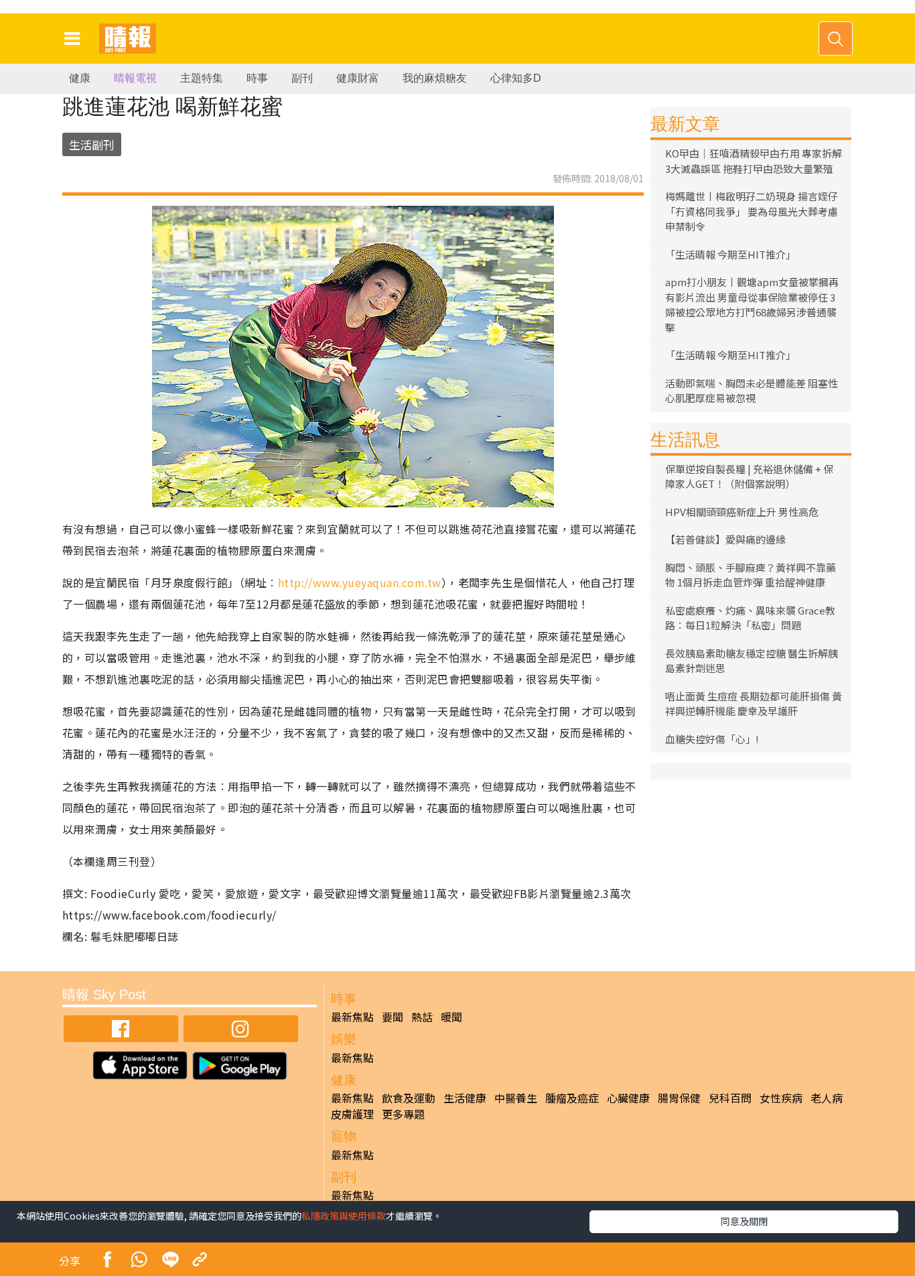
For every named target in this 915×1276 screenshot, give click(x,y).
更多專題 (403, 1114)
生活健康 (464, 1098)
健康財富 (357, 78)
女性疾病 (781, 1098)
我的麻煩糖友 (435, 78)
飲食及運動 (408, 1098)
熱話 (422, 1017)
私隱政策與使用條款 (343, 1215)
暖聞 (451, 1017)
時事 (257, 78)
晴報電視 (135, 78)
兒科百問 (730, 1098)
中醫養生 (515, 1098)
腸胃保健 (679, 1098)
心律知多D (515, 78)
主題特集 (201, 78)
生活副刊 (92, 144)
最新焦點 (352, 1017)
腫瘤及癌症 (572, 1098)
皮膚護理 (352, 1114)
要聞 (392, 1017)
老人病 (827, 1098)
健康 (79, 78)
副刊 (302, 78)
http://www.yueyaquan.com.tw (359, 582)
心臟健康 (628, 1098)
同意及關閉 (744, 1221)
